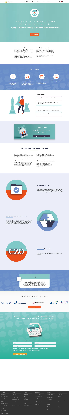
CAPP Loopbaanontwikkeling (5, 413)
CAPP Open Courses (4, 403)
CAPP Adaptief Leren (4, 396)
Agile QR (2, 408)
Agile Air (2, 407)
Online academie (15, 397)
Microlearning (37, 399)
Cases (48, 402)
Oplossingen (28, 1)
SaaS (24, 396)
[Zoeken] (59, 2)
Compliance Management (14, 395)
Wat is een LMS (38, 404)
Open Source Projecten (62, 399)
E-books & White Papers (50, 395)
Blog (47, 401)
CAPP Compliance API (4, 399)
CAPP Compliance (4, 398)
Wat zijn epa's (37, 398)
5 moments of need (38, 396)
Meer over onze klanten (34, 307)
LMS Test (48, 406)
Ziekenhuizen (60, 407)
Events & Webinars (50, 397)
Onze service (26, 401)
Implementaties (26, 394)
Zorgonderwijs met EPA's (15, 403)
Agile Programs (3, 410)
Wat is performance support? (38, 402)
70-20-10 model (38, 394)
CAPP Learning (3, 394)
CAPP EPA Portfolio (4, 405)
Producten (23, 1)
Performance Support (16, 405)
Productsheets (49, 399)
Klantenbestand (26, 405)
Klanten (38, 1)
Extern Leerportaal (15, 399)
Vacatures (60, 396)
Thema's (48, 404)
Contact (59, 401)
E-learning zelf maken (16, 401)
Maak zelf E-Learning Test (50, 409)
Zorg (59, 406)
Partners (59, 398)
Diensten (34, 1)
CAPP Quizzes (3, 401)
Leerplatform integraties (26, 399)
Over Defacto (60, 394)
